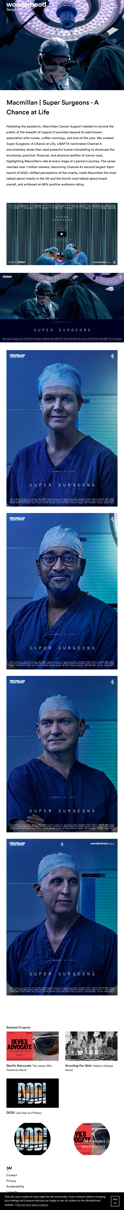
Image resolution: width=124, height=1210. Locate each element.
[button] (108, 7)
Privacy (11, 1180)
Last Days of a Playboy (23, 1113)
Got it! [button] (115, 1201)
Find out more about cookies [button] (31, 1205)
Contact (11, 1175)
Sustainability (15, 1186)
